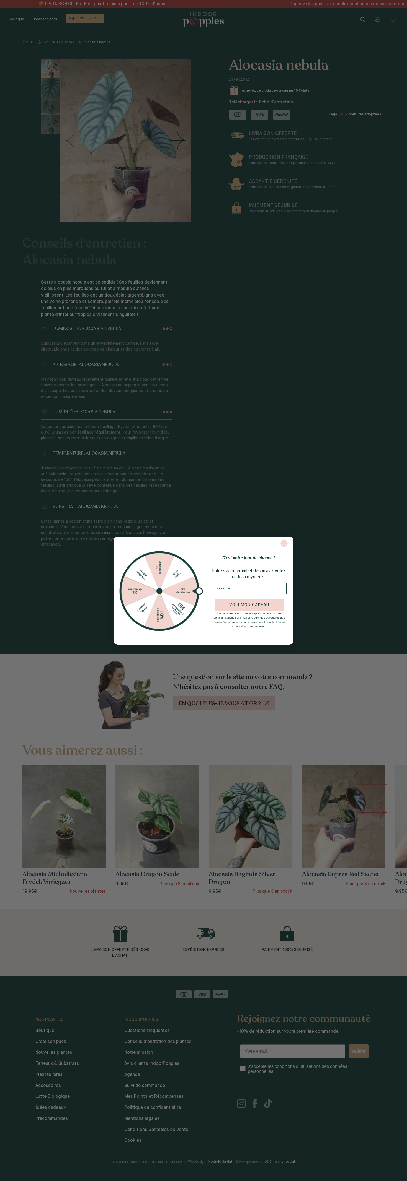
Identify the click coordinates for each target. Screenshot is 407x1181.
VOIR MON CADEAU (249, 604)
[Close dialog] (284, 543)
